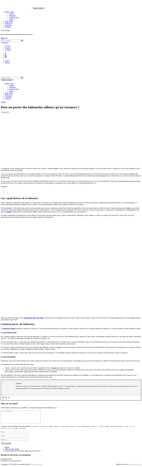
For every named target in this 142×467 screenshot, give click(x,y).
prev (3, 42)
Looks (11, 19)
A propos (8, 50)
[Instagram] (6, 398)
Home (7, 447)
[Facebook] (3, 398)
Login (7, 60)
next (6, 42)
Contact (7, 48)
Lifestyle (8, 27)
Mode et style (9, 12)
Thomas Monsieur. (37, 464)
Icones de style (14, 17)
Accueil (7, 46)
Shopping (12, 16)
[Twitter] (9, 398)
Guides (11, 14)
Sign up (7, 62)
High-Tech (8, 23)
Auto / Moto (9, 21)
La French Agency (135, 464)
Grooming (8, 25)
